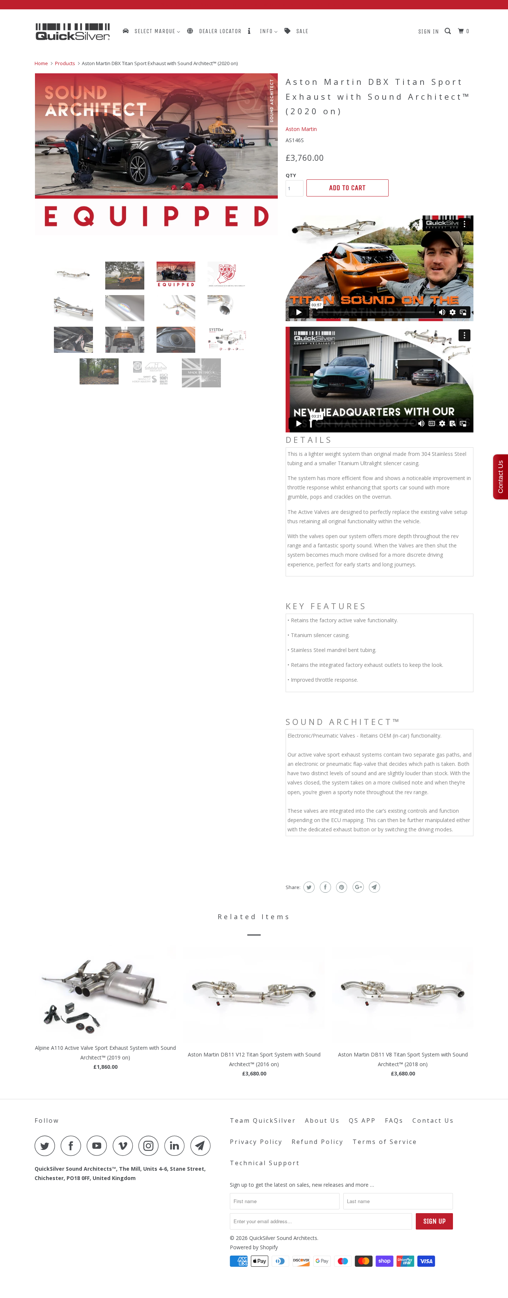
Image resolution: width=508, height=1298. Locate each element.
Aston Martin (301, 128)
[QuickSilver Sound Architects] (73, 31)
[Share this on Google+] (357, 887)
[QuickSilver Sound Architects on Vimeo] (125, 1145)
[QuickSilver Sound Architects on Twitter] (47, 1145)
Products (65, 63)
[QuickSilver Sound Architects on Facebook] (73, 1145)
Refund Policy (318, 1142)
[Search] (448, 31)
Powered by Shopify (254, 1247)
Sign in (428, 31)
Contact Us (433, 1120)
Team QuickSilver (263, 1120)
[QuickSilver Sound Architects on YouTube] (99, 1145)
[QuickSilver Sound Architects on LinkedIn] (176, 1145)
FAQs (394, 1120)
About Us (322, 1120)
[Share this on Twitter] (308, 887)
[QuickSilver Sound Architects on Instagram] (150, 1145)
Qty (291, 175)
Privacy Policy (256, 1142)
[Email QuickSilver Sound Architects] (202, 1145)
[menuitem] (151, 31)
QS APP (362, 1120)
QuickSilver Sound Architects (283, 1237)
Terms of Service (385, 1142)
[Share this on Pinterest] (340, 887)
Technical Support (265, 1163)
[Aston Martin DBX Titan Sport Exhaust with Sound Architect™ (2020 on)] (156, 154)
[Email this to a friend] (373, 887)
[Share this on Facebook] (324, 887)
